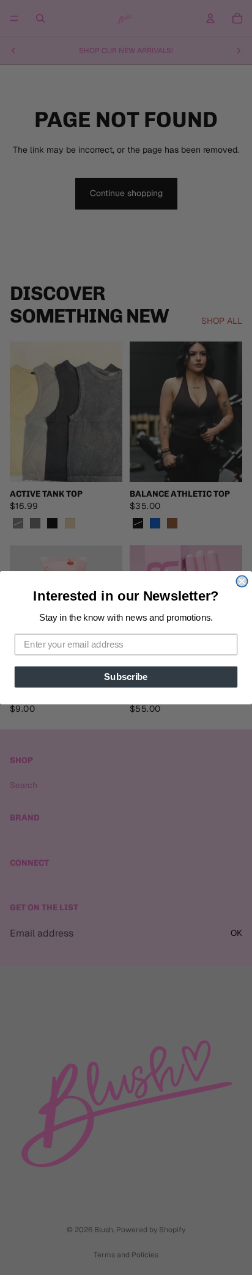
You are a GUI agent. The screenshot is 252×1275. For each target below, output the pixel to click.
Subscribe (125, 676)
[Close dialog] (241, 580)
